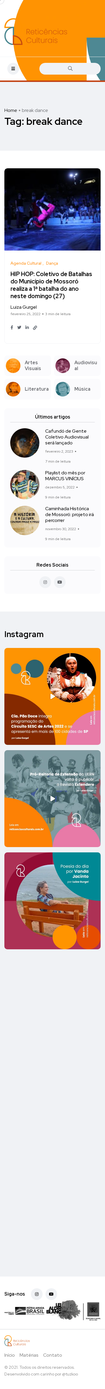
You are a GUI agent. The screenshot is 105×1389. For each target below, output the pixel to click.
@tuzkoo (70, 1374)
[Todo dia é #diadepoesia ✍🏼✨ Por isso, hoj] (52, 1105)
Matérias (29, 1355)
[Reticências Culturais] (35, 31)
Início (9, 1355)
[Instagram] (37, 1294)
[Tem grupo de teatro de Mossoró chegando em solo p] (52, 696)
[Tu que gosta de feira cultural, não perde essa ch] (52, 1003)
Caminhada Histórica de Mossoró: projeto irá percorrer (69, 514)
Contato (52, 1355)
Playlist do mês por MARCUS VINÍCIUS (65, 476)
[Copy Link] (35, 328)
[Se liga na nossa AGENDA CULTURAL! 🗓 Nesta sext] (52, 1207)
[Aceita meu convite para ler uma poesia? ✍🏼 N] (52, 900)
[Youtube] (51, 1294)
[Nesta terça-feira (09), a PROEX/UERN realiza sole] (52, 798)
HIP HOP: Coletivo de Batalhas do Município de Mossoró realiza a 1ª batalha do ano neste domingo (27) (51, 285)
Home (10, 110)
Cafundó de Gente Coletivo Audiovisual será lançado (67, 437)
